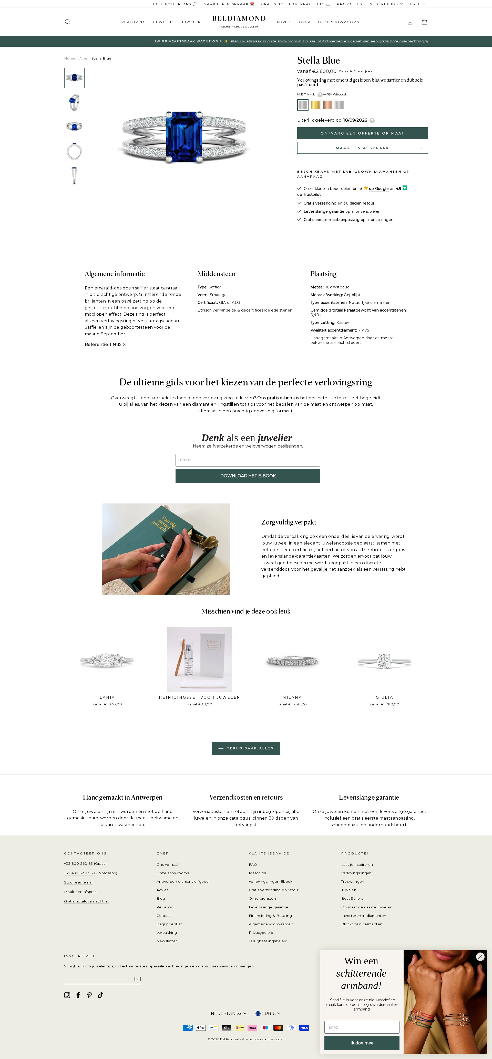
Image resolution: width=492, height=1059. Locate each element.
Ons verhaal (167, 864)
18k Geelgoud (315, 105)
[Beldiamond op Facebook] (78, 995)
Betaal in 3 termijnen (355, 71)
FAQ (253, 864)
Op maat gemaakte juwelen (367, 907)
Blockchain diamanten (362, 924)
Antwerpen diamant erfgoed (183, 881)
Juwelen (349, 890)
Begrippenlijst (169, 924)
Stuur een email (78, 882)
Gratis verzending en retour (274, 890)
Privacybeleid (261, 932)
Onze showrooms (339, 22)
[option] (246, 41)
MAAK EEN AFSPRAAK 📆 (229, 4)
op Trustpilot (309, 194)
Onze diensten (262, 898)
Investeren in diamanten (363, 916)
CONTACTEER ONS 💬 (175, 4)
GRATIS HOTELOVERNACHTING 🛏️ (296, 4)
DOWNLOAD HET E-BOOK (248, 475)
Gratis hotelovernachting (86, 901)
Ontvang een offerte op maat (363, 133)
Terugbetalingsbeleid (268, 941)
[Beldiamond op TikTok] (100, 995)
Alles (83, 58)
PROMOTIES (349, 4)
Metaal (321, 94)
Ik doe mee (362, 1043)
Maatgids (257, 873)
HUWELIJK (163, 22)
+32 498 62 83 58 (79, 873)
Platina (340, 105)
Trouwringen (352, 881)
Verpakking (167, 932)
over (305, 22)
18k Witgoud (303, 105)
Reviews (164, 907)
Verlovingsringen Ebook (271, 881)
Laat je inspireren (357, 864)
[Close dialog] (480, 956)
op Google (379, 188)
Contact (164, 916)
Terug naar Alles (249, 748)
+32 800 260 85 (78, 863)
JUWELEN (191, 22)
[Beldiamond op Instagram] (67, 995)
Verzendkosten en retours (221, 811)
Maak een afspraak (81, 892)
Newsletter (167, 941)
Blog (161, 898)
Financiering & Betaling (270, 916)
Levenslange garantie (268, 907)
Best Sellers (352, 898)
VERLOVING (133, 22)
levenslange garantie (402, 811)
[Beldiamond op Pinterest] (89, 995)
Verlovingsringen (356, 873)
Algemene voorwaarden (271, 924)
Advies (284, 22)
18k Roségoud (327, 105)
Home (70, 58)
